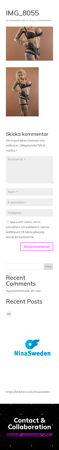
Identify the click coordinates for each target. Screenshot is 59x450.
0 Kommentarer (44, 20)
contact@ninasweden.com (29, 434)
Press (48, 266)
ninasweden (15, 20)
